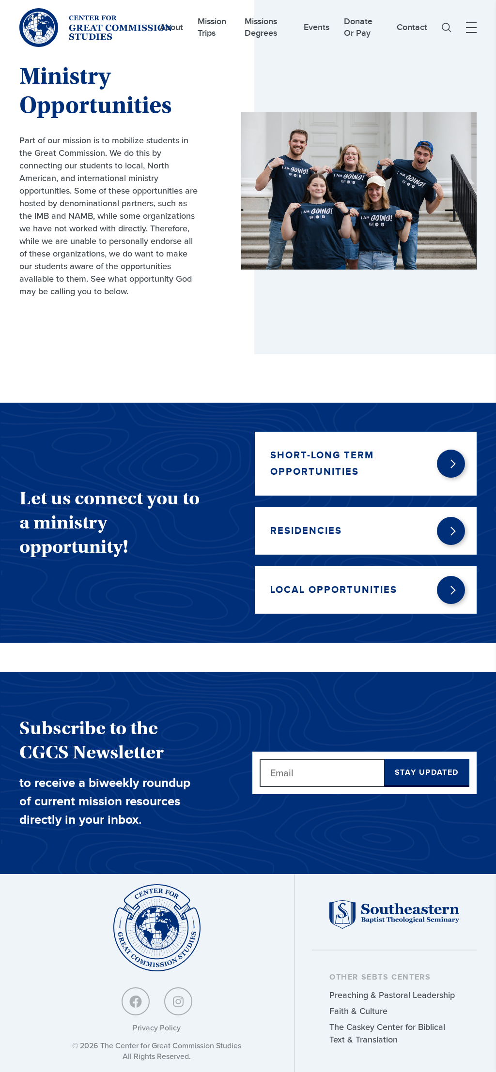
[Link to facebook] (136, 1001)
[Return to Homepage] (157, 928)
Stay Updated (427, 772)
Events (316, 27)
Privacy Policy (157, 1027)
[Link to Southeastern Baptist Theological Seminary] (394, 926)
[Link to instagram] (178, 1001)
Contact (412, 27)
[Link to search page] (446, 28)
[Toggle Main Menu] (471, 27)
